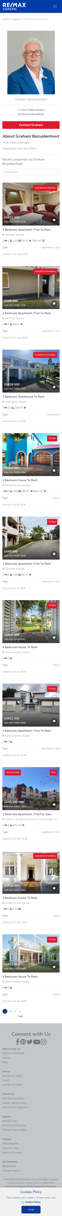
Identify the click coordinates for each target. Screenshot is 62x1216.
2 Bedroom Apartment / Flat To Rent (26, 230)
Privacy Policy (33, 1182)
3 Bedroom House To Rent (19, 898)
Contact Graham (31, 125)
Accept (31, 1209)
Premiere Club (10, 1148)
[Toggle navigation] (55, 6)
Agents (16, 19)
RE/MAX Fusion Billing (14, 1130)
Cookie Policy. (33, 1202)
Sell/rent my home (12, 1084)
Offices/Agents (10, 1143)
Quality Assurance (12, 1152)
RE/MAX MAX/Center (14, 1125)
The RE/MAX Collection (15, 1107)
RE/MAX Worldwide (13, 1053)
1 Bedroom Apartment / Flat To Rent (26, 313)
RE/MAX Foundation (13, 1098)
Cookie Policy (48, 1182)
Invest (5, 1080)
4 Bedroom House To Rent (19, 480)
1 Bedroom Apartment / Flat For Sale (26, 814)
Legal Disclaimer (15, 1182)
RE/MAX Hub (9, 1121)
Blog (5, 1062)
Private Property (11, 1170)
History (6, 1057)
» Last (20, 1012)
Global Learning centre (14, 1103)
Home (5, 19)
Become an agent (12, 1075)
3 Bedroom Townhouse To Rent (23, 397)
